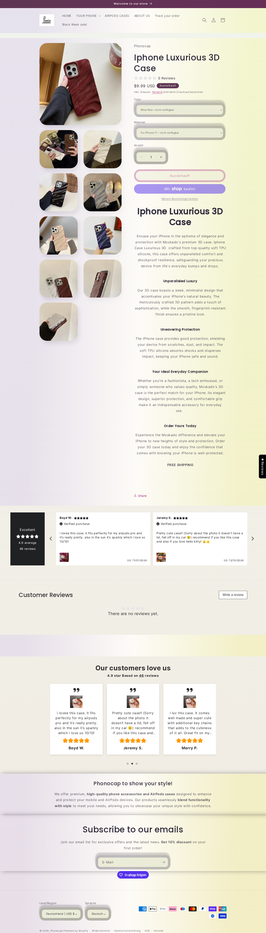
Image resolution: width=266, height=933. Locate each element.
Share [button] (142, 495)
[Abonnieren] (163, 862)
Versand (157, 92)
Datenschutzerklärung (127, 930)
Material (139, 122)
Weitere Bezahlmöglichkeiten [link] (179, 198)
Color (137, 99)
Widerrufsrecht (101, 930)
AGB (147, 930)
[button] (88, 15)
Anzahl (138, 145)
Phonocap (56, 930)
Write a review (233, 595)
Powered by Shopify (75, 930)
